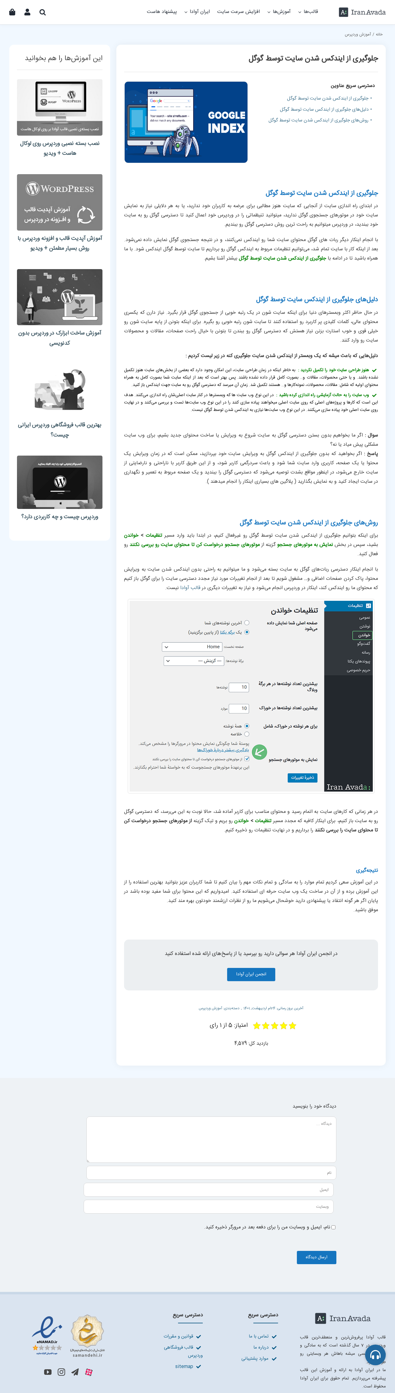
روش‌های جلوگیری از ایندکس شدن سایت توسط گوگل (318, 120)
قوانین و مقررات (178, 1336)
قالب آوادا (190, 588)
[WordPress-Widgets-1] (59, 271)
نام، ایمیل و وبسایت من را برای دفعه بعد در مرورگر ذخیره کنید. (267, 1227)
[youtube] (48, 1372)
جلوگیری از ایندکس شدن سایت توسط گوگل (327, 98)
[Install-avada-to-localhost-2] (59, 81)
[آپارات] (89, 1372)
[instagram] (61, 1372)
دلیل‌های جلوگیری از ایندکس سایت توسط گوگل (324, 109)
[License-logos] (68, 1315)
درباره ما (260, 1347)
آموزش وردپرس (210, 1008)
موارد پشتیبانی (254, 1358)
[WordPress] (59, 458)
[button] (43, 12)
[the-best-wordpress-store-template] (59, 366)
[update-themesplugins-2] (59, 176)
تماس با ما (258, 1336)
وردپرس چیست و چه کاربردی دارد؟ (59, 517)
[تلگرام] (75, 1372)
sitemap (184, 1366)
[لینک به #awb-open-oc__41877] (375, 1355)
